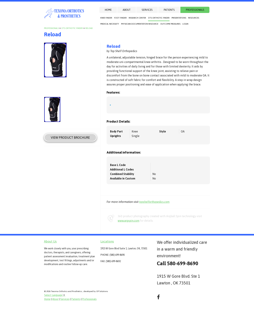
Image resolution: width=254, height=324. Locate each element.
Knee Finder (106, 18)
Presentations (179, 18)
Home (108, 9)
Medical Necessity (109, 24)
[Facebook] (158, 297)
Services (147, 9)
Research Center (137, 18)
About (127, 9)
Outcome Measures (170, 24)
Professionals (195, 9)
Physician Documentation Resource (139, 24)
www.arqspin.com (128, 220)
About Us (50, 241)
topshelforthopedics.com (154, 201)
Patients (169, 9)
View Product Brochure (70, 137)
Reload (89, 28)
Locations (107, 241)
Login (185, 24)
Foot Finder (120, 18)
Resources (193, 18)
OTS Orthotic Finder (159, 18)
